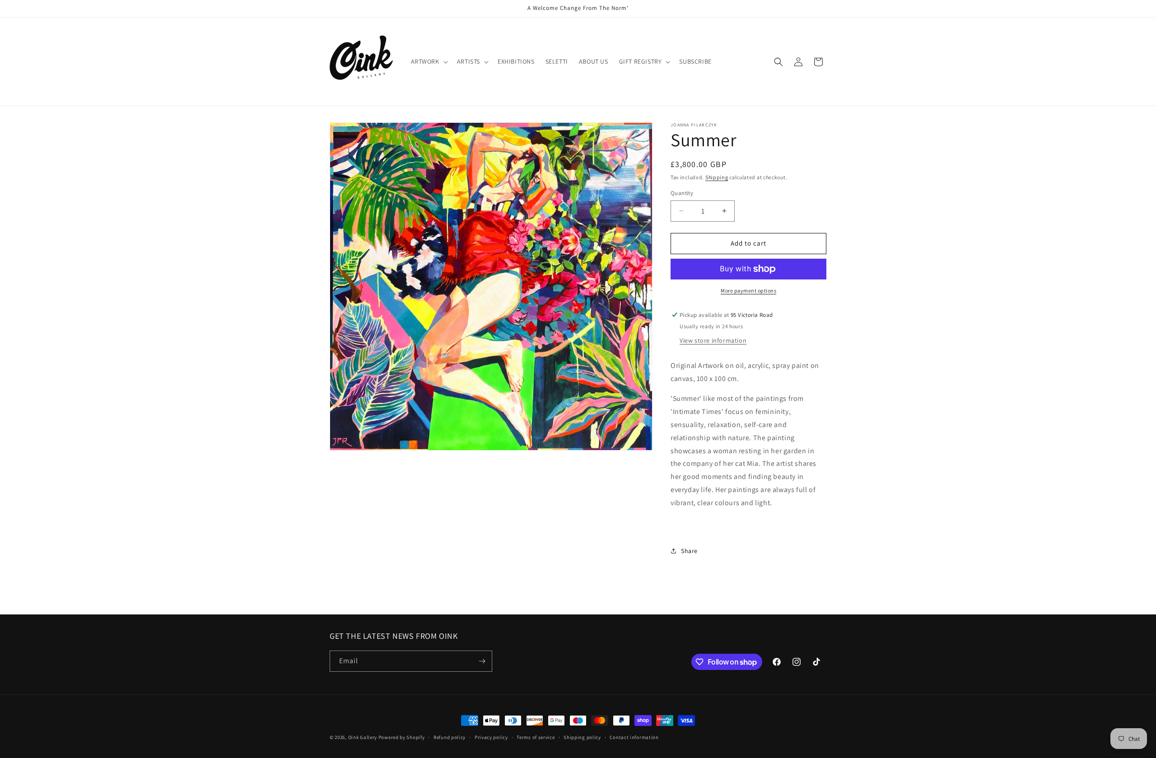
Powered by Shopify (401, 737)
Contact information (634, 737)
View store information (713, 340)
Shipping (716, 177)
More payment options (748, 290)
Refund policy (450, 737)
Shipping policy (582, 737)
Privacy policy (491, 737)
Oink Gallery (363, 737)
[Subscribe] (482, 661)
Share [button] (689, 551)
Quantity (682, 193)
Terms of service (536, 737)
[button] (429, 61)
